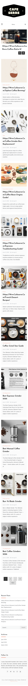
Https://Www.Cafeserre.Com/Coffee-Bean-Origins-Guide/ (14, 195)
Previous (19, 53)
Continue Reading (10, 53)
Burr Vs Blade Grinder (12, 501)
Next (23, 53)
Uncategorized (6, 343)
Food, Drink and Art (8, 189)
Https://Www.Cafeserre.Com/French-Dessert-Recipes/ (14, 297)
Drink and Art (6, 85)
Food (4, 291)
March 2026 (4, 645)
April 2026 (4, 642)
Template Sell (14, 681)
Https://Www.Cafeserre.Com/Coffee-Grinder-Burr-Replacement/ (14, 141)
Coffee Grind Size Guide (13, 346)
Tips (5, 32)
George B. (14, 94)
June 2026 (4, 639)
